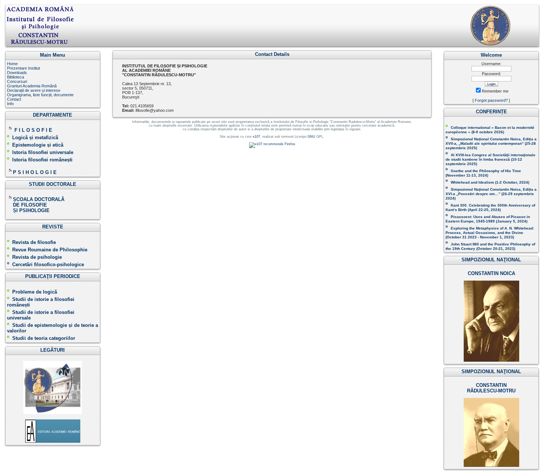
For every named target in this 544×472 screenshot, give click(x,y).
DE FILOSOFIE (27, 205)
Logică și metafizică (35, 137)
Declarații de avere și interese (33, 90)
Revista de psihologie (37, 257)
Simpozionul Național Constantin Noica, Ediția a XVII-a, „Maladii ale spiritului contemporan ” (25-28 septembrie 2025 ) (491, 143)
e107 (256, 136)
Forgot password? (491, 100)
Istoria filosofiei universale (42, 152)
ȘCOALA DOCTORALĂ (39, 199)
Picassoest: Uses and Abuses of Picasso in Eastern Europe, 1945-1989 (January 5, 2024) (488, 219)
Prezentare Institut (23, 68)
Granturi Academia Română (32, 86)
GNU (311, 136)
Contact (14, 99)
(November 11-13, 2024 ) (483, 173)
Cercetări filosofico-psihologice (48, 264)
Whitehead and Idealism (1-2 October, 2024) (490, 182)
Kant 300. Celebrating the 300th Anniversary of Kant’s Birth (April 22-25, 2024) (490, 207)
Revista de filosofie (34, 242)
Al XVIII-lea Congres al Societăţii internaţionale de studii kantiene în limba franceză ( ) (490, 159)
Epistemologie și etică (37, 145)
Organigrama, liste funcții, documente (40, 95)
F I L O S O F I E (33, 130)
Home (12, 63)
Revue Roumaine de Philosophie (49, 249)
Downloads (17, 72)
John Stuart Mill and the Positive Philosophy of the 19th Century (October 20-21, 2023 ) (490, 246)
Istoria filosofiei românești (42, 160)
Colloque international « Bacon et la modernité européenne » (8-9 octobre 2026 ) (490, 129)
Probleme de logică (34, 292)
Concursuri (17, 81)
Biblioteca (15, 77)
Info (10, 103)
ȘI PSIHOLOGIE (28, 210)
